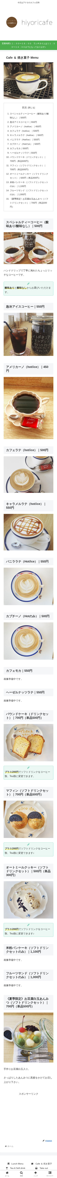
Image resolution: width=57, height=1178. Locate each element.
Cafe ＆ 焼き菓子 (42, 1163)
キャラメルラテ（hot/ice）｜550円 (26, 135)
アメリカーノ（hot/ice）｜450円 (25, 126)
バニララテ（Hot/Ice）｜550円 (25, 139)
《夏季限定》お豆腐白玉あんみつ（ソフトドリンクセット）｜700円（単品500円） (29, 203)
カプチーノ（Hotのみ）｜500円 (25, 144)
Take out (43, 1168)
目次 (24, 107)
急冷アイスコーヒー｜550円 (23, 122)
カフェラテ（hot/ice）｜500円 (24, 131)
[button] (51, 613)
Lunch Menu (16, 1163)
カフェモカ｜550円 (19, 148)
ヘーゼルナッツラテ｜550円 (23, 153)
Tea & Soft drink (16, 1168)
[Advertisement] (28, 1115)
